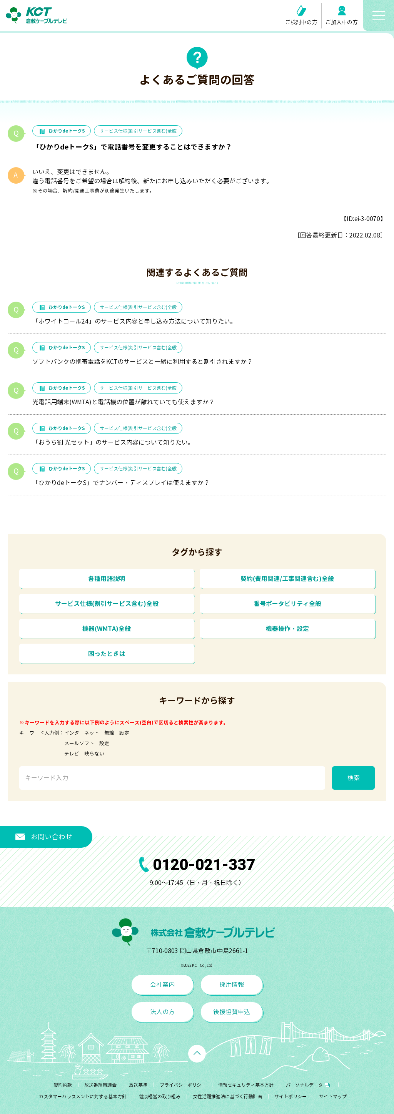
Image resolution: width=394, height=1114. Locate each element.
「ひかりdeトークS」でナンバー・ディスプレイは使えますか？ (121, 482)
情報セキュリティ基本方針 (246, 1085)
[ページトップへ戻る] (197, 1054)
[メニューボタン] (378, 15)
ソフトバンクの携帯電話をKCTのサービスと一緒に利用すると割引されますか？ (142, 361)
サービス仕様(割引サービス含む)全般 (138, 131)
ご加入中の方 (342, 22)
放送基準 (138, 1085)
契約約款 (62, 1085)
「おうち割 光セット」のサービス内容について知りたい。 (113, 442)
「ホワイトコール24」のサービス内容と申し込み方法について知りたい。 (134, 321)
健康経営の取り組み (159, 1096)
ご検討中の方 (301, 22)
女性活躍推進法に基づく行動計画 (227, 1096)
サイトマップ (333, 1096)
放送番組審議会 (100, 1085)
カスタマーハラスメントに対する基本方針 (83, 1096)
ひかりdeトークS (66, 131)
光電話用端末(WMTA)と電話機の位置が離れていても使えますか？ (123, 402)
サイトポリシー (290, 1096)
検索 (353, 778)
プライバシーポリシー (183, 1085)
